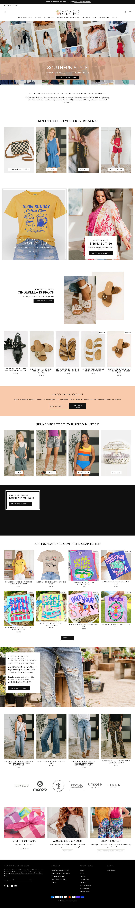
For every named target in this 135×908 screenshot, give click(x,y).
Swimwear (104, 17)
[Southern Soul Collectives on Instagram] (5, 886)
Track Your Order (85, 885)
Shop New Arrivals (101, 253)
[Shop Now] (34, 224)
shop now (67, 851)
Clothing (49, 17)
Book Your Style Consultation (61, 873)
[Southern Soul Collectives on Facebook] (8, 886)
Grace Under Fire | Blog (11, 5)
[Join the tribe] (30, 880)
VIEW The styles (19, 688)
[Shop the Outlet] (110, 822)
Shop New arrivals (67, 77)
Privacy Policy (111, 870)
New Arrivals (25, 17)
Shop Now (24, 848)
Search (82, 870)
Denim (38, 17)
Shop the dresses (20, 504)
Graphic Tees (89, 17)
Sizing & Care (84, 879)
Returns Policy (84, 888)
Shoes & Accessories (68, 17)
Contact (54, 882)
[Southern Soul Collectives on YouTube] (12, 886)
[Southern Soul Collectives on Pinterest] (15, 886)
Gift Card (83, 876)
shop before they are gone (110, 851)
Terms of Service (85, 891)
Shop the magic (43, 301)
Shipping (83, 882)
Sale (114, 17)
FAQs (82, 873)
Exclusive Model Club (58, 876)
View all (67, 638)
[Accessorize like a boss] (67, 822)
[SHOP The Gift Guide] (24, 822)
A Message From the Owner (60, 870)
